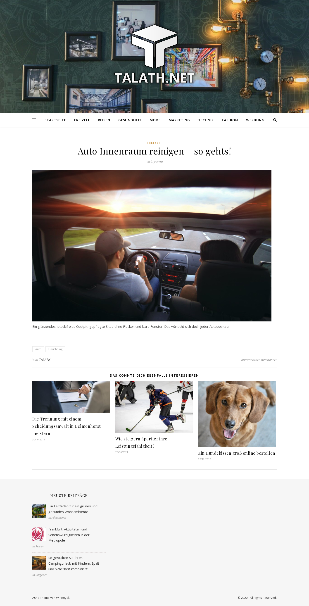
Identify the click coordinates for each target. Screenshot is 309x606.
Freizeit (82, 120)
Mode (155, 120)
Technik (206, 120)
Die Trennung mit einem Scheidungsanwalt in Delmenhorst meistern (66, 426)
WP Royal (62, 598)
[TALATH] (154, 54)
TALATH (44, 359)
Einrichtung (55, 349)
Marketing (179, 120)
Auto (38, 349)
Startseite (55, 120)
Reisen (104, 120)
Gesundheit (130, 120)
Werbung (255, 120)
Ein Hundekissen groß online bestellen (236, 453)
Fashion (230, 120)
